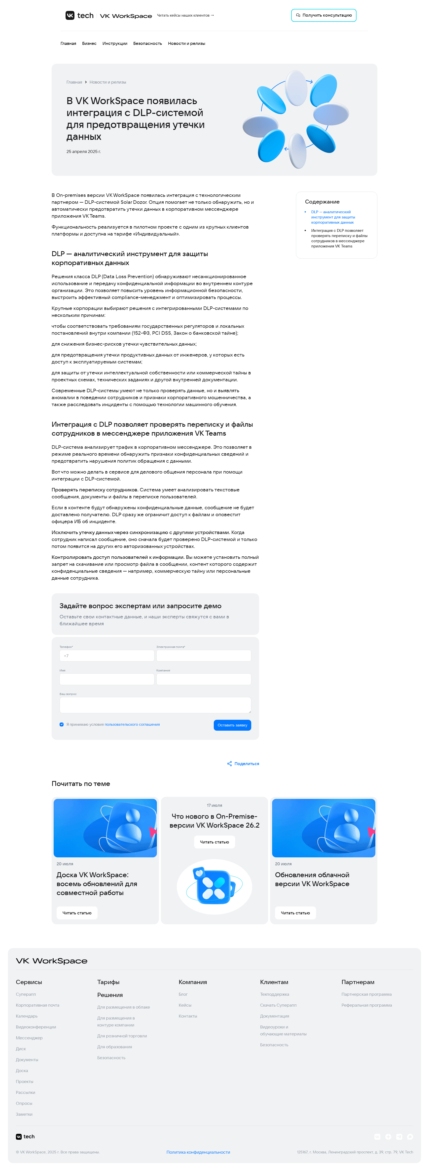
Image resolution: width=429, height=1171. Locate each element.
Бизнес (89, 43)
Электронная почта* (170, 647)
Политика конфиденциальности (198, 1152)
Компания (163, 670)
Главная (68, 43)
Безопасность (147, 43)
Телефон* (66, 647)
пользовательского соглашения (132, 724)
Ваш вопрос (68, 694)
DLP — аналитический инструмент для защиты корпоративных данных (333, 217)
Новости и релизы (186, 43)
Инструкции (115, 43)
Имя (62, 670)
